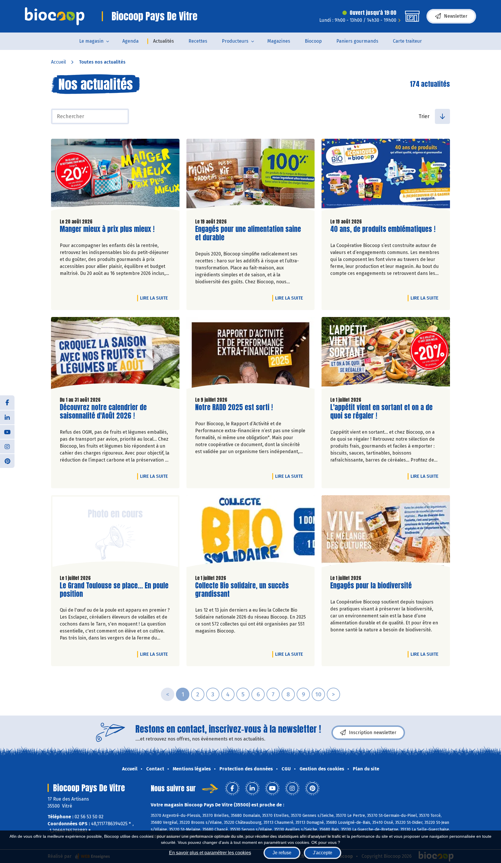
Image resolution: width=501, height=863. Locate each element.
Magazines (278, 41)
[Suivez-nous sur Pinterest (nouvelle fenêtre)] (7, 460)
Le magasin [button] (91, 41)
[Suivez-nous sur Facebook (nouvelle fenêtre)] (7, 402)
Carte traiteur (407, 41)
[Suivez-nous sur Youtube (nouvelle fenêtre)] (7, 431)
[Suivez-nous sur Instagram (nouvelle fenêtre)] (7, 446)
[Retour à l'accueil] (54, 16)
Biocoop (313, 41)
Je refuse (282, 852)
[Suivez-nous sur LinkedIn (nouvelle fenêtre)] (7, 417)
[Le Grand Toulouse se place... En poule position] (115, 532)
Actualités (163, 41)
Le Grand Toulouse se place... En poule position (114, 589)
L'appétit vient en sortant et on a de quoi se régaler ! (381, 411)
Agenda (130, 41)
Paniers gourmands (357, 41)
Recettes (197, 41)
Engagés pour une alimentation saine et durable (248, 233)
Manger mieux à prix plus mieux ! (107, 229)
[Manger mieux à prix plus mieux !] (115, 176)
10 (318, 694)
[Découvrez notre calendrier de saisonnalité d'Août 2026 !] (115, 354)
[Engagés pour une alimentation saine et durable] (250, 176)
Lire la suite (155, 298)
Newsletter (455, 16)
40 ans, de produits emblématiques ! (382, 229)
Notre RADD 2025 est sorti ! (234, 407)
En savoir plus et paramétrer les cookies (210, 852)
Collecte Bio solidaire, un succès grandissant (242, 589)
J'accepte (322, 852)
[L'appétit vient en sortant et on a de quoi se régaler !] (386, 354)
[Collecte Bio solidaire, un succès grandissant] (250, 532)
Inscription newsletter (372, 732)
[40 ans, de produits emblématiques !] (386, 176)
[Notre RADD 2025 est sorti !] (250, 354)
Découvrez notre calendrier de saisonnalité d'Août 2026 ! (103, 411)
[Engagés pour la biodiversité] (386, 532)
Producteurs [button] (235, 41)
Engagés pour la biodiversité (371, 585)
